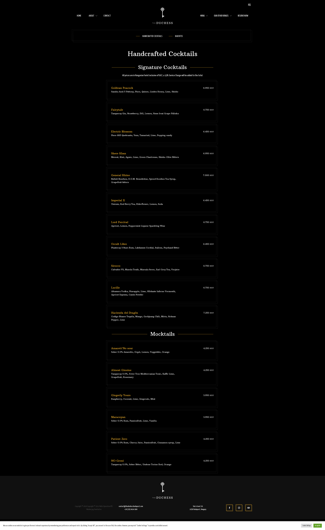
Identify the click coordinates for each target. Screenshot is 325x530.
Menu (202, 16)
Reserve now (243, 16)
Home (79, 16)
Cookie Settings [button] (307, 525)
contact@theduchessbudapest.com (131, 506)
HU (249, 4)
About (91, 16)
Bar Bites (179, 36)
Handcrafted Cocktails (152, 36)
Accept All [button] (317, 525)
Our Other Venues (221, 16)
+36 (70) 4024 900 (130, 509)
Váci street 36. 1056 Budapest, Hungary (198, 507)
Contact (107, 16)
